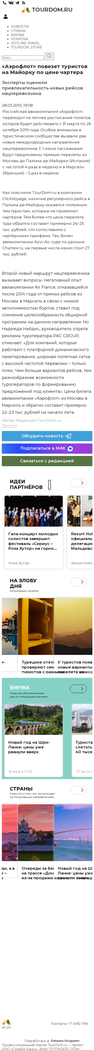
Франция (9, 425)
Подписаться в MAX (42, 448)
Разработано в (52, 1041)
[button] (74, 483)
